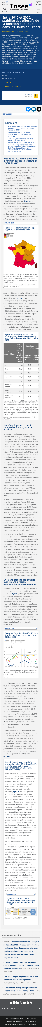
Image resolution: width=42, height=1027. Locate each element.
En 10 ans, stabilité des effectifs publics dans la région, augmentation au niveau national (21, 140)
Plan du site (32, 1024)
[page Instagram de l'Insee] (14, 1003)
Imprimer (8, 82)
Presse (38, 4)
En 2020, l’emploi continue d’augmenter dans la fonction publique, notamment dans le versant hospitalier (21, 965)
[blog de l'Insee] (27, 1003)
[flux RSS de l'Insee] (31, 1003)
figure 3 (15, 594)
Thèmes (5, 4)
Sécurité (21, 1024)
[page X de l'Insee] (21, 1003)
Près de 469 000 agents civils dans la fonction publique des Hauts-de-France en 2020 (22, 128)
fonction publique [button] (30, 167)
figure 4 (16, 791)
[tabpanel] (21, 256)
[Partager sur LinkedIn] (34, 109)
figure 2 (20, 298)
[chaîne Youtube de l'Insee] (24, 1003)
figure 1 (27, 201)
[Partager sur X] (39, 109)
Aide (3, 2)
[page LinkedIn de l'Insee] (17, 1003)
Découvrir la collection (13, 86)
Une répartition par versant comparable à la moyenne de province (19, 134)
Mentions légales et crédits (15, 1018)
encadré (7, 756)
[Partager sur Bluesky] (28, 109)
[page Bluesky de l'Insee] (10, 1003)
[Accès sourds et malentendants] (7, 2)
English (38, 2)
